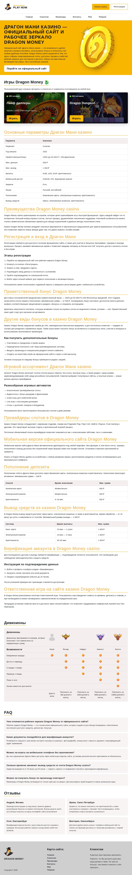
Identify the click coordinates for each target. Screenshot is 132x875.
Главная (29, 17)
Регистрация (119, 7)
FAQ (90, 17)
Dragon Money (14, 859)
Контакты (77, 17)
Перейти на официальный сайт (27, 68)
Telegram (102, 17)
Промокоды (61, 17)
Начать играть (100, 7)
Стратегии (44, 17)
